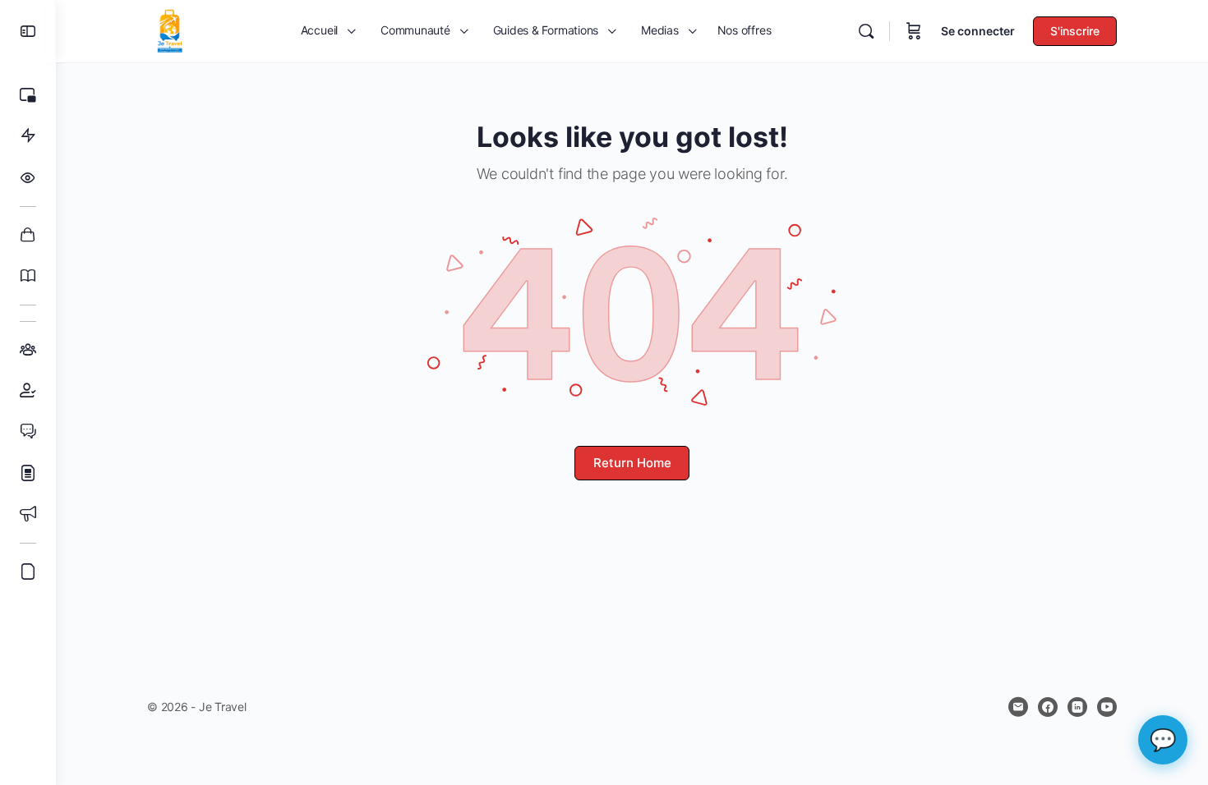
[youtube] (1107, 707)
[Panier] (913, 31)
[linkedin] (1077, 707)
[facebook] (1048, 707)
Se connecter (978, 31)
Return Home (632, 463)
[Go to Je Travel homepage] (170, 30)
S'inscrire (1075, 31)
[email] (1018, 707)
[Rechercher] (866, 31)
